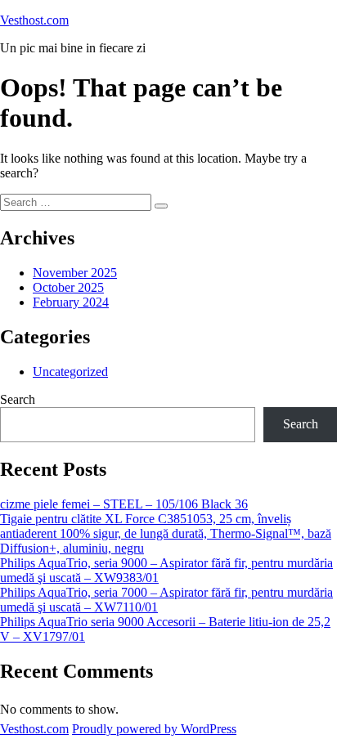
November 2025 (75, 273)
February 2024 (71, 302)
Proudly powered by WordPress (154, 729)
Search (17, 399)
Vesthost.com (34, 20)
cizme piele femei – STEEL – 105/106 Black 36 (124, 504)
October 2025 (68, 287)
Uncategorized (70, 371)
